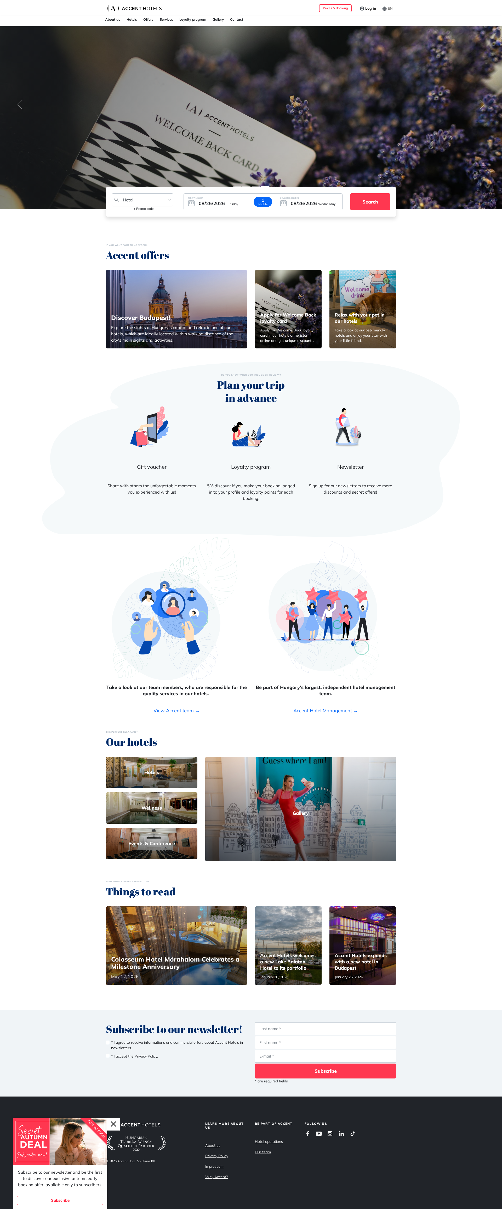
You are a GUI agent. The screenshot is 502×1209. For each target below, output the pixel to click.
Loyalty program (192, 19)
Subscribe (326, 1071)
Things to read (141, 891)
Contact (236, 19)
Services (166, 19)
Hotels (132, 19)
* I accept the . (134, 1056)
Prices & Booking (335, 8)
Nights (263, 204)
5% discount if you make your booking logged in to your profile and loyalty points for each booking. (251, 492)
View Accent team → (176, 711)
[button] (20, 104)
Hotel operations (269, 1141)
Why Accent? (216, 1176)
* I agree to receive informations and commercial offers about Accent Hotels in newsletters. (177, 1045)
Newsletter (350, 467)
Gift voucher (152, 467)
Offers (148, 19)
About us (112, 19)
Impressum (214, 1166)
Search (370, 202)
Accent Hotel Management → (325, 711)
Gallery (218, 19)
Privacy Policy (216, 1156)
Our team (263, 1152)
